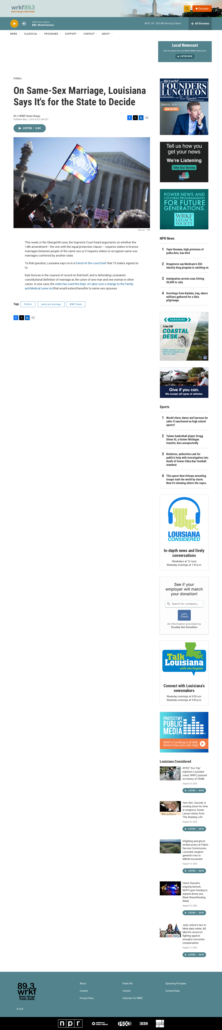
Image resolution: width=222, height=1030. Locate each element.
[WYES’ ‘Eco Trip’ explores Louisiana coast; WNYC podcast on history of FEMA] (170, 773)
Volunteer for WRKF (133, 998)
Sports (164, 407)
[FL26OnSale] (184, 107)
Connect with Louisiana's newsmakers (184, 688)
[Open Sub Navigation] (19, 34)
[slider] (29, 23)
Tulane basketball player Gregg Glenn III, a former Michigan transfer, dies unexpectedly (184, 439)
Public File (128, 983)
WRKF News (76, 304)
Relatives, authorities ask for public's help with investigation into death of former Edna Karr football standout (187, 459)
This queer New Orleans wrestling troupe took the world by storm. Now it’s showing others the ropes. (186, 479)
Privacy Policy (87, 998)
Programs (51, 34)
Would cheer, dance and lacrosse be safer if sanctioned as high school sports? (187, 421)
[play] (14, 24)
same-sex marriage (51, 304)
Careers (127, 991)
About (106, 34)
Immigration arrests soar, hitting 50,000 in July (185, 280)
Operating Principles (175, 983)
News (13, 34)
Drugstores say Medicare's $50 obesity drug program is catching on (187, 265)
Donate (203, 8)
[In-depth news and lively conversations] (184, 519)
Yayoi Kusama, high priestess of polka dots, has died (185, 251)
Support (71, 34)
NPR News (167, 238)
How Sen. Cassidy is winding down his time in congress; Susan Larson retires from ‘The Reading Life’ (195, 810)
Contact (89, 34)
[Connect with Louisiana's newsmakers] (184, 659)
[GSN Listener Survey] (184, 162)
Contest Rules (172, 991)
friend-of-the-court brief (91, 263)
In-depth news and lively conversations (184, 553)
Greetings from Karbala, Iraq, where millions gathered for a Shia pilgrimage (187, 297)
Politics (17, 78)
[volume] (24, 23)
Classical (30, 34)
